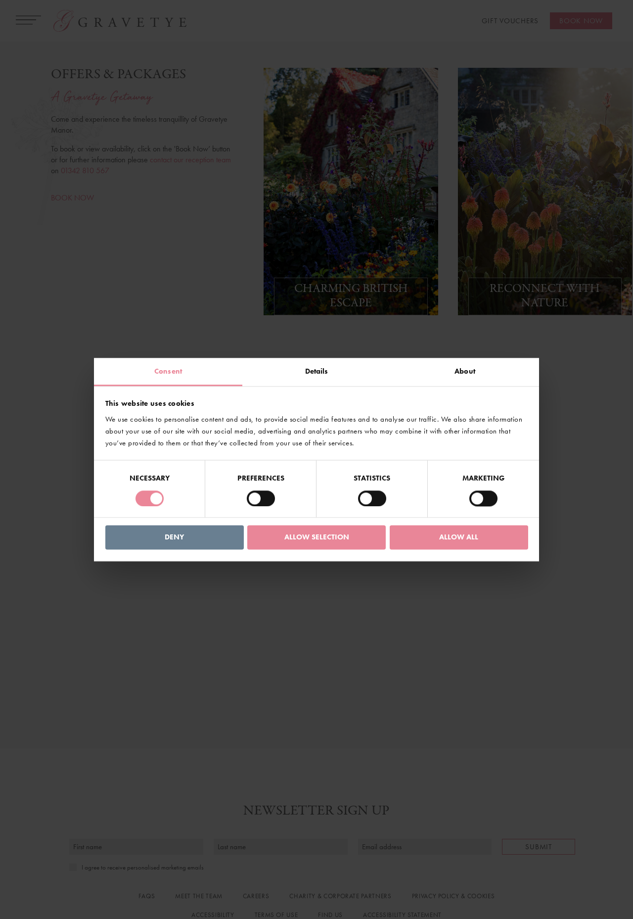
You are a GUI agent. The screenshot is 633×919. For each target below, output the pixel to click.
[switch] (261, 498)
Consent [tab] (168, 371)
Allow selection (316, 537)
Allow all (458, 537)
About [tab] (464, 371)
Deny (174, 537)
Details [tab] (316, 371)
